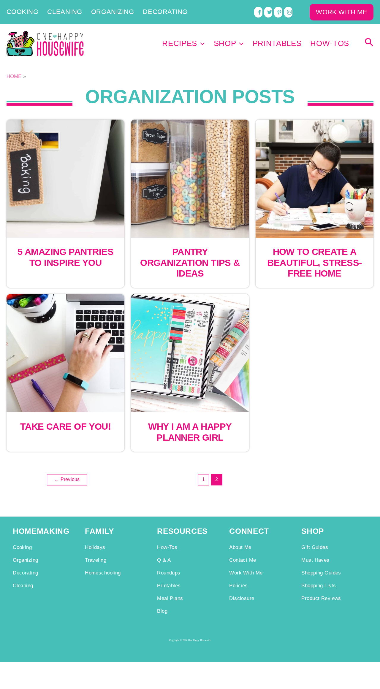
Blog (162, 611)
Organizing (112, 12)
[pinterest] (278, 12)
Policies (238, 585)
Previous (67, 479)
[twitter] (268, 12)
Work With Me (245, 573)
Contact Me (242, 560)
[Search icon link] (369, 43)
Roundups (168, 573)
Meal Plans (170, 598)
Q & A (164, 560)
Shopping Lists (318, 585)
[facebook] (258, 12)
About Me (240, 547)
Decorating (165, 12)
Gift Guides (314, 547)
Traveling (95, 560)
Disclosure (241, 598)
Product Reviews (321, 598)
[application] (201, 43)
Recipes (179, 43)
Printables (277, 43)
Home (14, 76)
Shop (225, 43)
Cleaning (64, 12)
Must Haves (315, 560)
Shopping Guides (321, 573)
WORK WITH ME (341, 12)
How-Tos (329, 43)
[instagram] (288, 12)
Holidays (95, 547)
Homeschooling (103, 573)
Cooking (23, 12)
